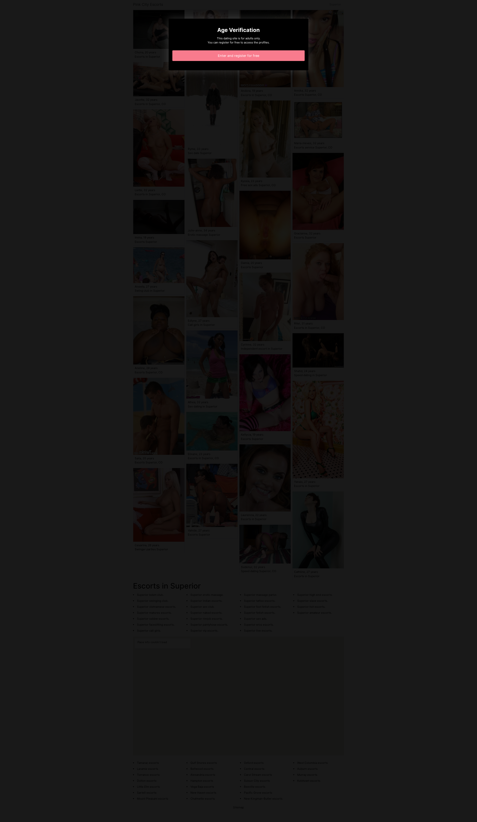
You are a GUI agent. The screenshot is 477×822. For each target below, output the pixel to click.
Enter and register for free (238, 56)
